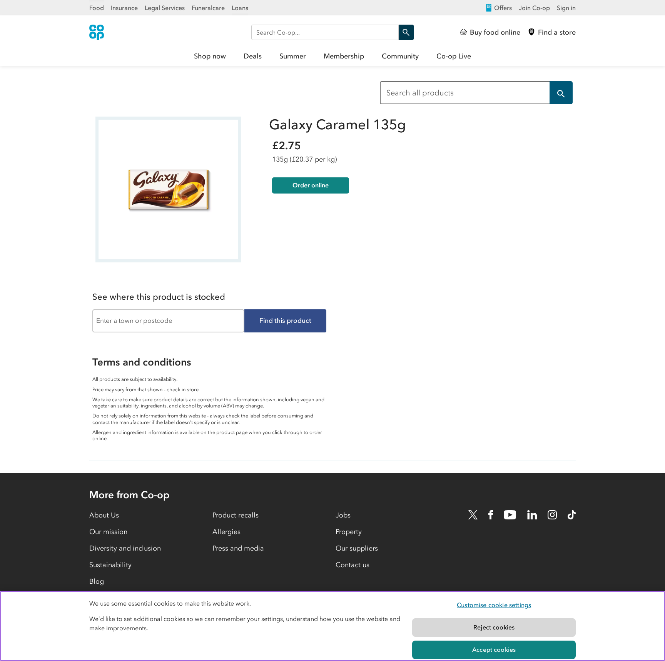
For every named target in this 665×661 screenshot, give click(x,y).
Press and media (238, 548)
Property (349, 531)
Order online (310, 185)
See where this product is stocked (158, 297)
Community (400, 56)
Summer (292, 56)
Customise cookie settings (494, 605)
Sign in (566, 8)
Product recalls (235, 515)
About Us (104, 515)
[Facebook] (490, 514)
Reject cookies (494, 627)
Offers (503, 8)
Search (406, 32)
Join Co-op (534, 8)
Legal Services (165, 8)
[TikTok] (572, 514)
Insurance (124, 8)
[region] (332, 626)
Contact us (352, 565)
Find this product (285, 320)
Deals (253, 56)
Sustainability (110, 565)
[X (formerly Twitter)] (473, 514)
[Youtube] (510, 514)
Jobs (343, 515)
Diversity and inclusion (125, 548)
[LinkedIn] (532, 514)
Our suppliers (357, 548)
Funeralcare (208, 8)
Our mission (108, 531)
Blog (96, 581)
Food (96, 8)
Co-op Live (453, 56)
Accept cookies (494, 649)
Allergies (226, 531)
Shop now (210, 56)
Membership (344, 56)
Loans (240, 8)
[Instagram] (552, 514)
